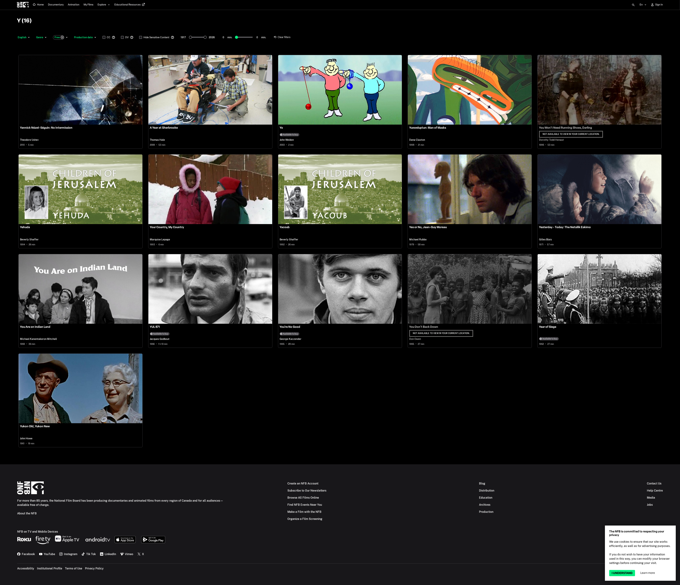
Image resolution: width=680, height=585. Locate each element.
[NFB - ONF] (23, 5)
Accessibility (25, 568)
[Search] (633, 5)
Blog (482, 483)
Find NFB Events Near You (304, 504)
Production (486, 511)
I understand (622, 573)
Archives (484, 504)
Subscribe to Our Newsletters (306, 490)
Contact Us (654, 483)
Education (485, 497)
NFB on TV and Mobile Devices (37, 531)
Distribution (486, 490)
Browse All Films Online (303, 497)
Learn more (647, 573)
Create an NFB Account (302, 483)
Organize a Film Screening (304, 519)
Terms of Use (73, 568)
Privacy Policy (94, 568)
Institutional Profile (49, 568)
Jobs (650, 504)
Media (651, 497)
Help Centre (655, 490)
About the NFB (27, 513)
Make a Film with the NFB (304, 511)
